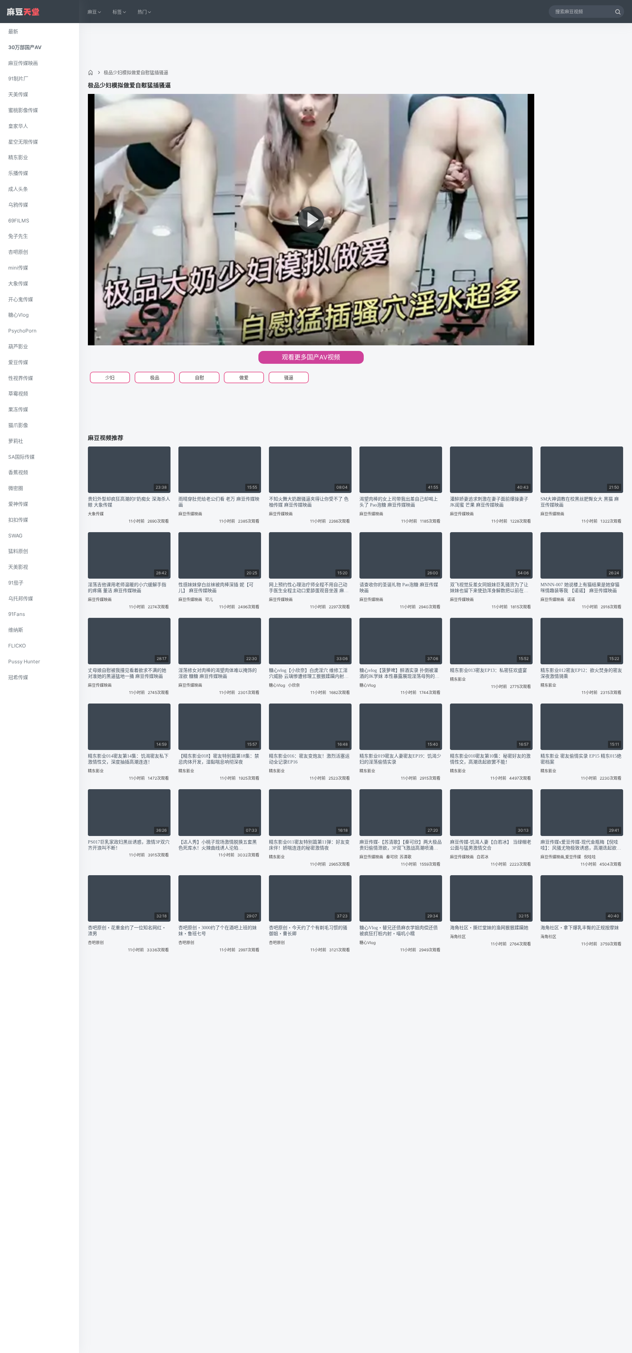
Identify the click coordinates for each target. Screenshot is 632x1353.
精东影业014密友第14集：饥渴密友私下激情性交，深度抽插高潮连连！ (128, 759)
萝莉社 (15, 441)
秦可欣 (392, 856)
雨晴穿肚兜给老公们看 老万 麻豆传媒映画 (218, 502)
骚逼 (288, 377)
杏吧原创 (18, 252)
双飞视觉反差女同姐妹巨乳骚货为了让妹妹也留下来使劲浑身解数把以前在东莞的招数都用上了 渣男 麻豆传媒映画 (489, 588)
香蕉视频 (18, 472)
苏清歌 (405, 856)
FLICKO (17, 646)
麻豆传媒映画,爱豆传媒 (560, 856)
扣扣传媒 (18, 520)
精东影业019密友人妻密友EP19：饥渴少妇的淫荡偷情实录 (400, 759)
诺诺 (571, 599)
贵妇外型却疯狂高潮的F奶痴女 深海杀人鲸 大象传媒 (129, 502)
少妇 (110, 377)
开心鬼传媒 (20, 299)
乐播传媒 (18, 173)
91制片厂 (18, 78)
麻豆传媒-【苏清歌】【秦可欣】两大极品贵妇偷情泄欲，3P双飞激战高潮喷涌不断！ (400, 845)
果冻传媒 (18, 409)
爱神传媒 (18, 504)
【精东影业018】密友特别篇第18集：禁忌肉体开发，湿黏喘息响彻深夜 (218, 759)
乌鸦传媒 (18, 205)
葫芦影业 (18, 346)
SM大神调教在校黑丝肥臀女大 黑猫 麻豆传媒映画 (579, 502)
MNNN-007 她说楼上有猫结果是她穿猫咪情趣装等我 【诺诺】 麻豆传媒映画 (579, 587)
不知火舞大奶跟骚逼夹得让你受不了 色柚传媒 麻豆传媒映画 (309, 502)
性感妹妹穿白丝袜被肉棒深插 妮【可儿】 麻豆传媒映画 (215, 587)
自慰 (199, 377)
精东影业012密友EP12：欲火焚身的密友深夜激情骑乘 (581, 673)
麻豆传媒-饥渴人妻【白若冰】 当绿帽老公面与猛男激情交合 (490, 845)
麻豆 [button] (92, 11)
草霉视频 (18, 393)
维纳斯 (15, 630)
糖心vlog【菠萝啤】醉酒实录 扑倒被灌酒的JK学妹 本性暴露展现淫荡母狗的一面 (399, 673)
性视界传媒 (20, 378)
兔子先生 (18, 236)
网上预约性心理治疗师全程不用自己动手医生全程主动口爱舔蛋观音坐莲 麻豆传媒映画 (309, 588)
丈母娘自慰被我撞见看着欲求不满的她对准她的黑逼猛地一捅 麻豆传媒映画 (127, 673)
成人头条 (18, 189)
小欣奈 (294, 685)
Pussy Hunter (24, 661)
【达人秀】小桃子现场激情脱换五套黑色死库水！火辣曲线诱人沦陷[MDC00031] (217, 845)
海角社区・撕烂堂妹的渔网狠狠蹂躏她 (489, 927)
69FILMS (18, 220)
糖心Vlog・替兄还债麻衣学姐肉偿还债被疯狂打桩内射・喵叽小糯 (398, 930)
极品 (154, 377)
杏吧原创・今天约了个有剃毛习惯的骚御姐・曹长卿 (308, 930)
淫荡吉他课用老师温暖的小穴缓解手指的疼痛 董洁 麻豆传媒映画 (127, 587)
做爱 (244, 377)
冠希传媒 (18, 677)
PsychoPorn (22, 331)
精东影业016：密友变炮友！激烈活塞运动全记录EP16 (309, 759)
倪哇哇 (590, 856)
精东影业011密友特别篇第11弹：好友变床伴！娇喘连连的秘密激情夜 (309, 845)
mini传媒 (18, 268)
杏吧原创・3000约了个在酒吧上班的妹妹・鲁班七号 (217, 930)
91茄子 (15, 583)
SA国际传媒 (21, 457)
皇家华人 (18, 126)
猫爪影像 (18, 425)
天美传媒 (18, 94)
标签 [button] (117, 11)
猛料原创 (18, 551)
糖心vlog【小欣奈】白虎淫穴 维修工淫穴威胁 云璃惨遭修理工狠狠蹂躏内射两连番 (309, 673)
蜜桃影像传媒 (23, 110)
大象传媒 (18, 283)
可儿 (209, 599)
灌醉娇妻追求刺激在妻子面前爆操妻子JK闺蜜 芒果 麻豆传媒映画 (489, 502)
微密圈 (15, 488)
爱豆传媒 (18, 362)
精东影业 (18, 157)
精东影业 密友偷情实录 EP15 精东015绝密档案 (580, 759)
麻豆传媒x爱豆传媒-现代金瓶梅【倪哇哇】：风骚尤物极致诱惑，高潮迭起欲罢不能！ (580, 845)
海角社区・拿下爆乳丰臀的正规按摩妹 (579, 927)
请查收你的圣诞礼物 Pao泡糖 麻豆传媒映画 (398, 587)
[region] (39, 688)
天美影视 (18, 567)
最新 (13, 31)
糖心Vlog (18, 315)
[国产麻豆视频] (23, 12)
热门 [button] (142, 11)
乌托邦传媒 (20, 598)
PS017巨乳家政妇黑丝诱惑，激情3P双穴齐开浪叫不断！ (129, 845)
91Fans (16, 614)
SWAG (15, 536)
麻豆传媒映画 (23, 63)
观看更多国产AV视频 (311, 357)
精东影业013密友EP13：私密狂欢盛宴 (488, 670)
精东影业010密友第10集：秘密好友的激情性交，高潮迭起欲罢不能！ (490, 759)
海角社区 (458, 936)
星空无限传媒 (23, 142)
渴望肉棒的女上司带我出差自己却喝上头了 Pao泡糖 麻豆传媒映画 (398, 502)
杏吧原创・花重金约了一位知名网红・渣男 (127, 930)
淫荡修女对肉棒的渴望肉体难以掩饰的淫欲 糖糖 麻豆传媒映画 (217, 673)
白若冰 (482, 856)
